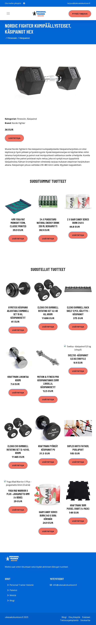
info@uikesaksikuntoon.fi (65, 585)
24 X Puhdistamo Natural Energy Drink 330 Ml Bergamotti (48, 223)
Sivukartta (85, 620)
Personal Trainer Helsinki (22, 585)
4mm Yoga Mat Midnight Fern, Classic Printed (18, 223)
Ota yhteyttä (74, 617)
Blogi (12, 600)
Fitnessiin (12, 38)
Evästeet (86, 617)
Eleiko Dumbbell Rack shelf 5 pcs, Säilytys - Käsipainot (78, 311)
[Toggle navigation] (8, 13)
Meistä (13, 595)
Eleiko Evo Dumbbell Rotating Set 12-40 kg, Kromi (18, 449)
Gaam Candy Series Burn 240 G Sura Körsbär (48, 515)
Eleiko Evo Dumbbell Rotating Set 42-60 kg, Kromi (48, 311)
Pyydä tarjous (80, 13)
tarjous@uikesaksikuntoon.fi (78, 3)
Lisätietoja (14, 138)
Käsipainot (25, 38)
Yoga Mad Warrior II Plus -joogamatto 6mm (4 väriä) (18, 494)
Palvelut (13, 590)
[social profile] (24, 3)
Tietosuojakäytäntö (69, 620)
